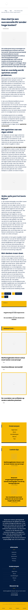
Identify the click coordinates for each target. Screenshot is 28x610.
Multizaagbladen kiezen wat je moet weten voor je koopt (14, 463)
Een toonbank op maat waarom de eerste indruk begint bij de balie (14, 499)
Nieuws (14, 436)
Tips (6, 296)
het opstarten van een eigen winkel (15, 147)
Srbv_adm (7, 293)
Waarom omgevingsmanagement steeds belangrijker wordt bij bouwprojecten (14, 480)
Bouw (14, 432)
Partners (14, 558)
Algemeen (14, 430)
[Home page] (1, 10)
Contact (14, 554)
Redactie (14, 552)
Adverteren (14, 556)
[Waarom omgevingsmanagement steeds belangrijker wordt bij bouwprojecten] (14, 472)
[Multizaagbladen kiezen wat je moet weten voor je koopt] (14, 457)
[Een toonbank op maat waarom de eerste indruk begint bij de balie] (14, 492)
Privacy (14, 560)
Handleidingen (14, 434)
